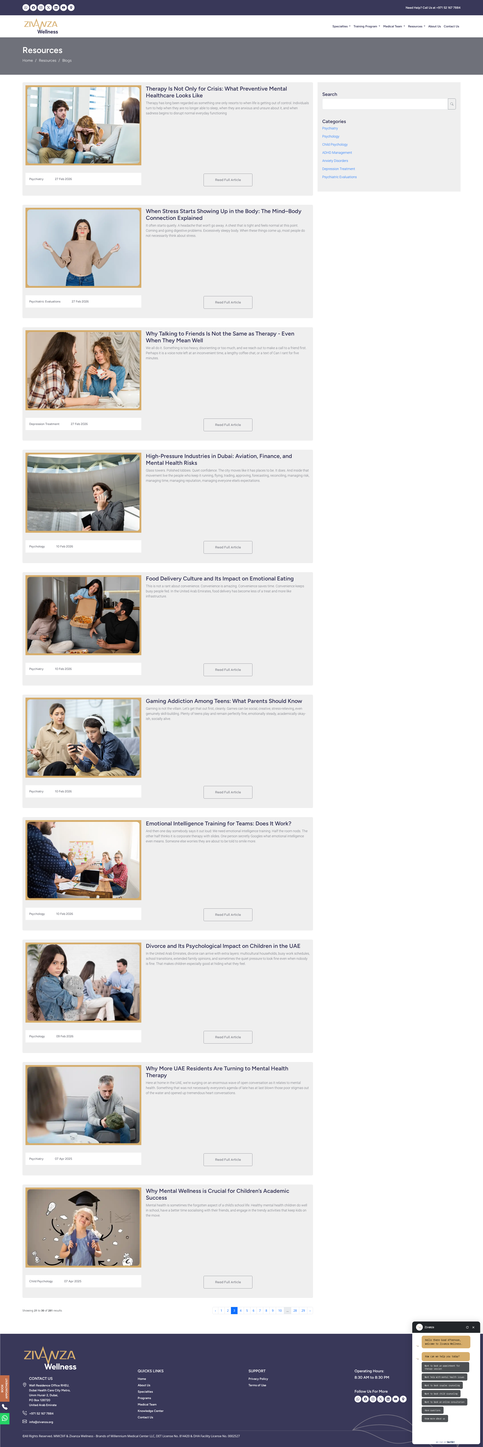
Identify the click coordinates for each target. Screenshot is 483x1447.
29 (303, 1310)
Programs (144, 1398)
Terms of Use (257, 1385)
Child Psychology (335, 144)
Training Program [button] (366, 26)
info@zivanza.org (41, 1422)
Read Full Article (228, 180)
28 (295, 1310)
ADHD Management (337, 153)
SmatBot (451, 1442)
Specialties (340, 26)
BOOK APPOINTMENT (4, 1388)
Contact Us (451, 26)
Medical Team (393, 26)
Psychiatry (330, 128)
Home (27, 60)
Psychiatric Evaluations (339, 177)
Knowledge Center (151, 1411)
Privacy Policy (258, 1379)
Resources (415, 26)
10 (280, 1310)
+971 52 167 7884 (41, 1413)
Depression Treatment (338, 169)
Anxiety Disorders (335, 161)
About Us (434, 26)
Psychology (330, 136)
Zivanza (429, 1327)
